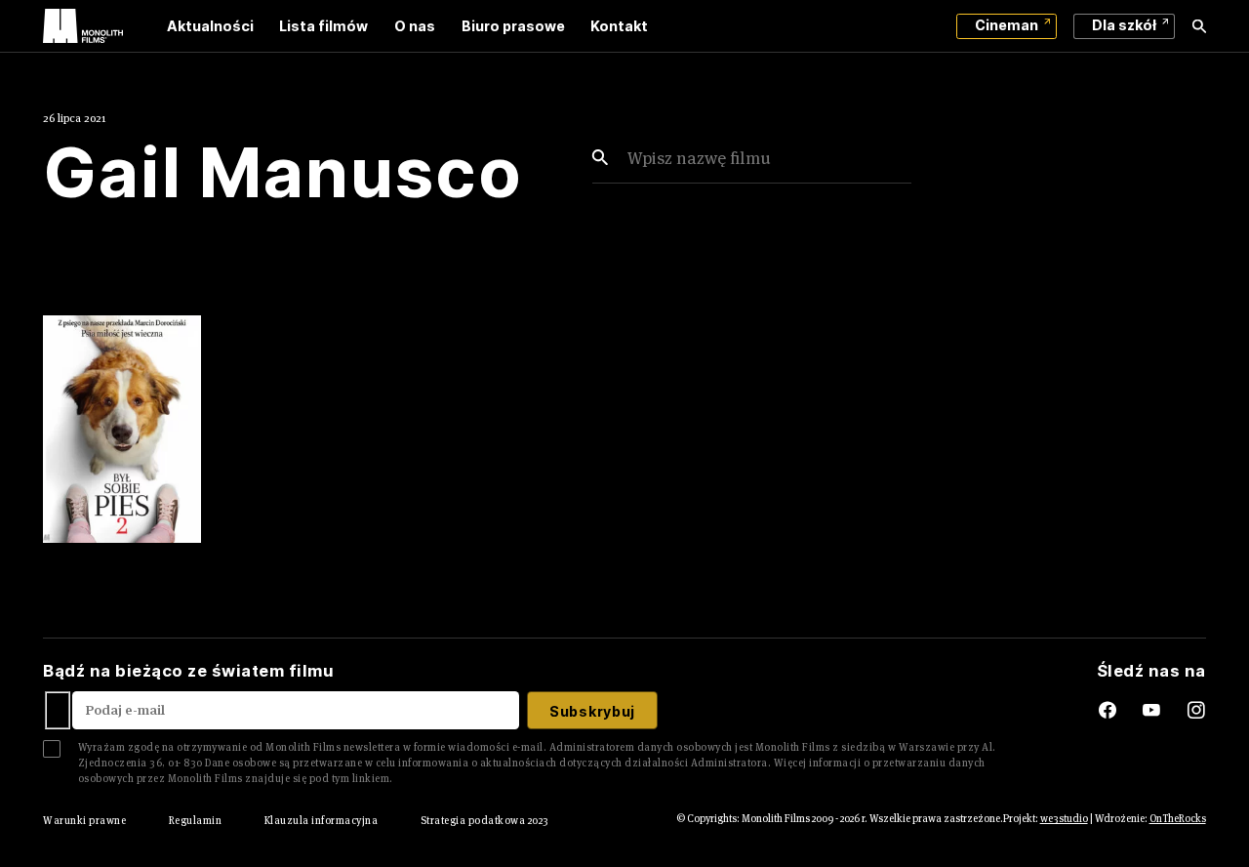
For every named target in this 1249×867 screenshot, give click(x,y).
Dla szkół (1124, 25)
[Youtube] (1165, 711)
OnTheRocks (1177, 818)
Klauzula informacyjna (321, 820)
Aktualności (210, 26)
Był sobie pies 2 (115, 548)
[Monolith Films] (83, 26)
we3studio (1064, 818)
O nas (414, 26)
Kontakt (619, 26)
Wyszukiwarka (1199, 26)
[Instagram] (1197, 711)
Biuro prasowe (513, 26)
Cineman (1006, 25)
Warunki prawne (84, 820)
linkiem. (372, 778)
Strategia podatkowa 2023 (485, 820)
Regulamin (195, 820)
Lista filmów (323, 26)
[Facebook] (1091, 711)
